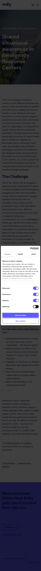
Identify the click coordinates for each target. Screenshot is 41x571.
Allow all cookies (20, 315)
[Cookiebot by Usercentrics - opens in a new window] (30, 248)
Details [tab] (20, 254)
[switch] (36, 294)
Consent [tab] (7, 254)
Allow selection (20, 321)
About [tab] (33, 254)
